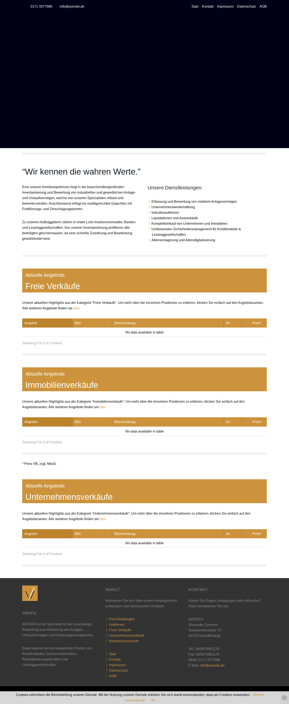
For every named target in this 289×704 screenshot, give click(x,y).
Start (194, 6)
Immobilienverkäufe (124, 641)
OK (152, 700)
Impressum (225, 6)
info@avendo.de (72, 6)
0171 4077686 (41, 6)
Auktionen (116, 624)
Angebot (30, 323)
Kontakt (207, 6)
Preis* (256, 323)
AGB (263, 6)
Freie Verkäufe (120, 630)
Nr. (228, 323)
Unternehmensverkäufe (126, 635)
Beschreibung (124, 323)
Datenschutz (246, 6)
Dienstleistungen (122, 619)
